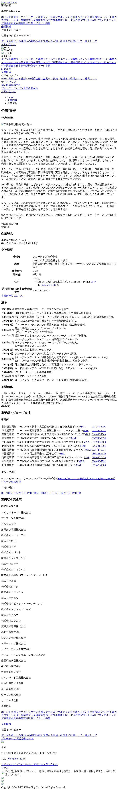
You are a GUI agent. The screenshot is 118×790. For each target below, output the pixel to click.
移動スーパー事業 (104, 17)
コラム (5, 767)
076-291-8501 (99, 446)
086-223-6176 (99, 453)
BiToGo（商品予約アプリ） (75, 20)
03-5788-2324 (99, 438)
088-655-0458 (99, 457)
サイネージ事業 (41, 23)
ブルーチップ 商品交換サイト (17, 738)
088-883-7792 (99, 461)
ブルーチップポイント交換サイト (19, 88)
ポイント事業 (8, 17)
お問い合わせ (8, 44)
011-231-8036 (99, 426)
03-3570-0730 (49, 285)
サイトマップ (8, 81)
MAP (93, 281)
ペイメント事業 (86, 17)
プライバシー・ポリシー (29, 764)
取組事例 (6, 69)
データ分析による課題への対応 (18, 41)
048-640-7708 (99, 434)
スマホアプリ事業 (50, 20)
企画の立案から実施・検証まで (53, 41)
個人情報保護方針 (11, 85)
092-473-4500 (99, 465)
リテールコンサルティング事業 (60, 17)
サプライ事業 (33, 20)
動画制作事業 (16, 23)
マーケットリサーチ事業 (29, 17)
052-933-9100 (99, 442)
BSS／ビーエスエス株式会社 (74, 478)
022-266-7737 (99, 430)
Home (10, 97)
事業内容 (12, 100)
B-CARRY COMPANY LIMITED (18, 493)
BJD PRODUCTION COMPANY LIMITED (58, 493)
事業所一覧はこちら (12, 295)
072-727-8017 (99, 449)
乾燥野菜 (28, 23)
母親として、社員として (83, 41)
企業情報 (6, 26)
